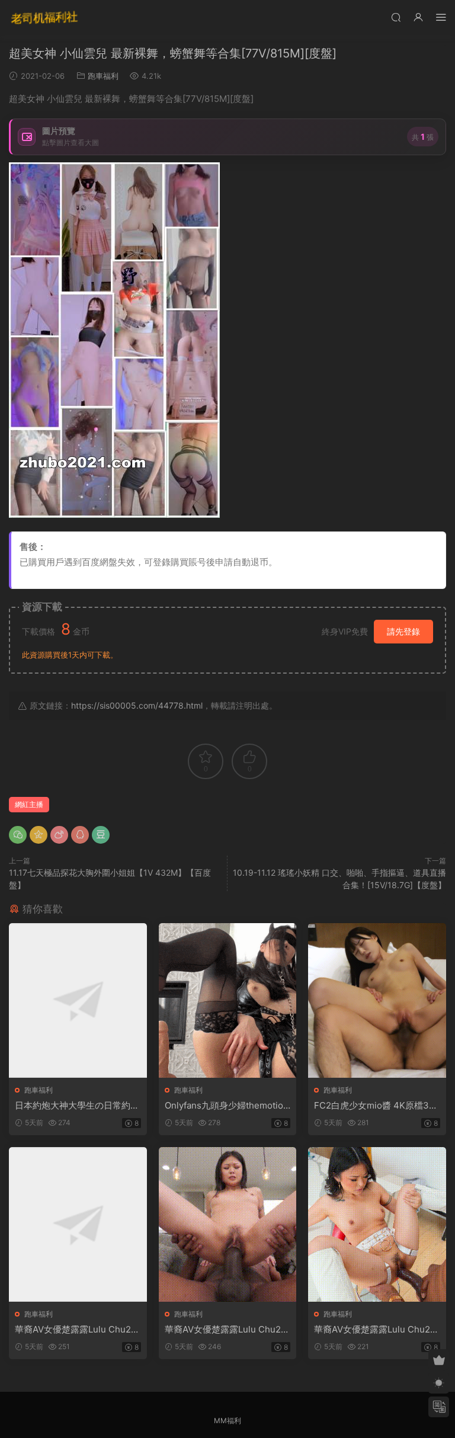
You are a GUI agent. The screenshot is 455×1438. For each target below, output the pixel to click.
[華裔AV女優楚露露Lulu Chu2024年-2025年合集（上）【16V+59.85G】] (78, 1224)
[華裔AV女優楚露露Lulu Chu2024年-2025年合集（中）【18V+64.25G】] (228, 1224)
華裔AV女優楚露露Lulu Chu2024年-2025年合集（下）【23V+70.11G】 (376, 1329)
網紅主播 (29, 804)
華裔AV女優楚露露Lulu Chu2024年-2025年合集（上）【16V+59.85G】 (76, 1329)
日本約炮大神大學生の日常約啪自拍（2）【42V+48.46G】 (77, 1106)
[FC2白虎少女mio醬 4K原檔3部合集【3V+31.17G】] (377, 1000)
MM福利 (227, 1420)
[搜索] (395, 16)
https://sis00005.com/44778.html (137, 705)
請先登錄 (403, 631)
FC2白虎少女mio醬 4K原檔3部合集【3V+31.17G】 (376, 1106)
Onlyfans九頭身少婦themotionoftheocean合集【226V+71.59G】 (227, 1106)
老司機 (44, 18)
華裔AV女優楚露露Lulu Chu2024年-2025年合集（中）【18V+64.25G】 (226, 1329)
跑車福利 (103, 76)
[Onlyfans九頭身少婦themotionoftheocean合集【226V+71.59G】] (228, 1000)
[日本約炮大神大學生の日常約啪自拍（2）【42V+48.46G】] (78, 1000)
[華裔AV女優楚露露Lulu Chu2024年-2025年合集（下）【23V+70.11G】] (377, 1224)
